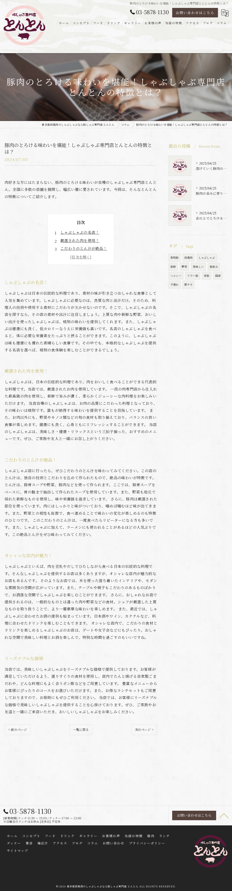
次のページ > (144, 729)
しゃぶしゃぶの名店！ (79, 232)
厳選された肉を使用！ (79, 240)
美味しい (198, 266)
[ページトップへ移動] (224, 815)
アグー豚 (192, 275)
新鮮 (173, 266)
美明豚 (174, 257)
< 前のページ (17, 729)
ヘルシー (175, 275)
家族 (206, 275)
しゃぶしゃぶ (206, 257)
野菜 (184, 266)
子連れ (174, 284)
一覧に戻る (81, 729)
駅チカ (188, 284)
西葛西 (188, 257)
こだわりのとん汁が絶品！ (83, 248)
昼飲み (214, 266)
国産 (218, 275)
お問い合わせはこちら (195, 12)
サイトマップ (17, 850)
